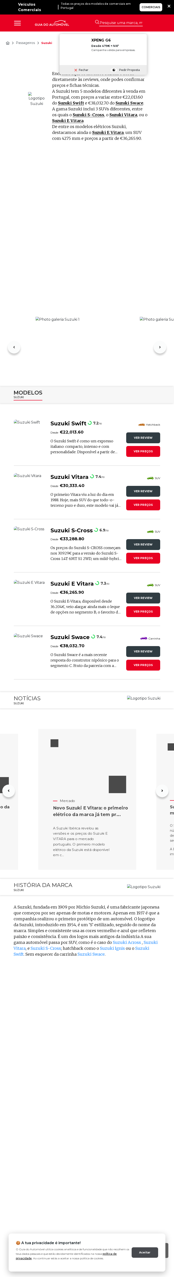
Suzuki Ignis (112, 948)
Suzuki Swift (71, 103)
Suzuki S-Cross (88, 114)
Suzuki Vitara (123, 114)
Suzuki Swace (129, 103)
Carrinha (154, 638)
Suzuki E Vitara (67, 120)
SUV (157, 478)
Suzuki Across (127, 942)
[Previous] (14, 347)
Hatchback (153, 424)
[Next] (160, 347)
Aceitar (144, 1252)
